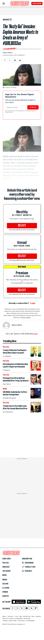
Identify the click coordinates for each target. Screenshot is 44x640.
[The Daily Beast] (20, 3)
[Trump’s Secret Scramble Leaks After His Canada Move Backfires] (36, 412)
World (4, 580)
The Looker (6, 571)
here (36, 334)
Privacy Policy (9, 112)
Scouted (5, 596)
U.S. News (5, 588)
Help (33, 616)
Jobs (20, 616)
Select (22, 225)
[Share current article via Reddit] (20, 60)
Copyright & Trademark (26, 620)
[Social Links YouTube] (27, 608)
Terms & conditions (9, 620)
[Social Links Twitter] (17, 608)
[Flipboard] (36, 608)
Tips (16, 616)
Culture (5, 584)
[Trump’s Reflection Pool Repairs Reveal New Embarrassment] (36, 356)
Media (4, 575)
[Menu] (5, 3)
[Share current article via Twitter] (10, 60)
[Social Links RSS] (31, 608)
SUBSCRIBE (36, 3)
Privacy (38, 616)
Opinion (5, 592)
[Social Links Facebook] (13, 608)
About (4, 616)
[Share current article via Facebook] (5, 60)
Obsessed (5, 567)
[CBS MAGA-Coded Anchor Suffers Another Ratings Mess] (36, 398)
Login (32, 303)
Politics (5, 563)
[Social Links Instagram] (22, 608)
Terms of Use (30, 110)
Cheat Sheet (6, 559)
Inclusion (27, 618)
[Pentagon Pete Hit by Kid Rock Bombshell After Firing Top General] (36, 384)
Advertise (27, 616)
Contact (11, 616)
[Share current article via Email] (15, 60)
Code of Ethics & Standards (12, 618)
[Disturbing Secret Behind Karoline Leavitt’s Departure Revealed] (36, 370)
